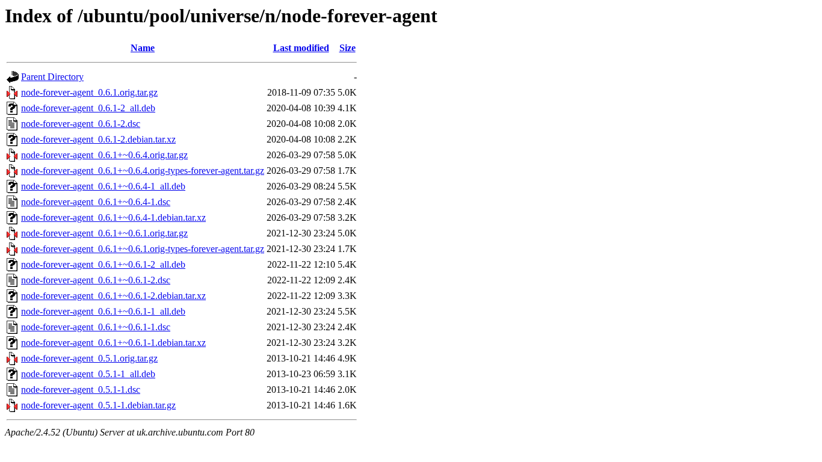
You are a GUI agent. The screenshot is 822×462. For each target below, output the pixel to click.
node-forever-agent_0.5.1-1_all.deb (88, 374)
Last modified (301, 48)
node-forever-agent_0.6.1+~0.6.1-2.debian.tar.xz (113, 296)
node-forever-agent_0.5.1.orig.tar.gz (89, 358)
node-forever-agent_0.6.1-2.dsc (80, 124)
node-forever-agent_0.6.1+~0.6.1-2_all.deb (103, 264)
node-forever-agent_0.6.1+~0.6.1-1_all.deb (103, 311)
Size (347, 48)
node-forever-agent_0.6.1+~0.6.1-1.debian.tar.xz (113, 342)
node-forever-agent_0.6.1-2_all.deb (88, 108)
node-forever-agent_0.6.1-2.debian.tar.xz (98, 139)
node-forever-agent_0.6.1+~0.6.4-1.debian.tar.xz (113, 217)
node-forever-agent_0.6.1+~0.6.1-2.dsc (95, 280)
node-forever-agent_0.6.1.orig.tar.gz (89, 92)
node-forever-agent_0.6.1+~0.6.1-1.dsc (95, 327)
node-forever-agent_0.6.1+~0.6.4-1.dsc (95, 202)
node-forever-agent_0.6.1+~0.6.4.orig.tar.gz (104, 155)
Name (143, 48)
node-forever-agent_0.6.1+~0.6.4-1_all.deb (103, 186)
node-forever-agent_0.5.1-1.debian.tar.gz (98, 405)
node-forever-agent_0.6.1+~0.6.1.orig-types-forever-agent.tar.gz (142, 249)
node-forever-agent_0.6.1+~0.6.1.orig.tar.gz (104, 233)
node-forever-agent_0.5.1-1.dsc (80, 389)
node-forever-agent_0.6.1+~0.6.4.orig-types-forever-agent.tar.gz (142, 170)
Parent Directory (52, 77)
